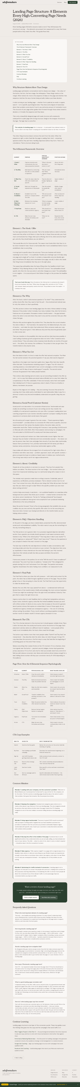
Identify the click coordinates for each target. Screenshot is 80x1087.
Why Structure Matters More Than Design (28, 44)
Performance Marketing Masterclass (25, 1039)
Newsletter (75, 1077)
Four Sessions (54, 1074)
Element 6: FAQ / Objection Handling (26, 62)
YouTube (74, 1074)
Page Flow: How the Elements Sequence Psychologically (32, 69)
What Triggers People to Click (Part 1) (25, 1032)
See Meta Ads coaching (48, 897)
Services (59, 2)
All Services (53, 1077)
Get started (72, 2)
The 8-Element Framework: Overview (27, 47)
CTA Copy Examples (22, 71)
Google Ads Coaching (21, 1043)
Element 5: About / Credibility (25, 59)
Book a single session (30, 897)
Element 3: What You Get (23, 54)
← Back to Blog (18, 1057)
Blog (65, 2)
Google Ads (65, 1074)
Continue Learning (21, 79)
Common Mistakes (22, 74)
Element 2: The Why (22, 52)
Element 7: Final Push (22, 64)
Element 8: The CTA (22, 67)
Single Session (54, 1072)
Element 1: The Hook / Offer (24, 49)
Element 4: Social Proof (23, 57)
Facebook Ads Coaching (22, 1048)
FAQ (18, 76)
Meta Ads (64, 1077)
